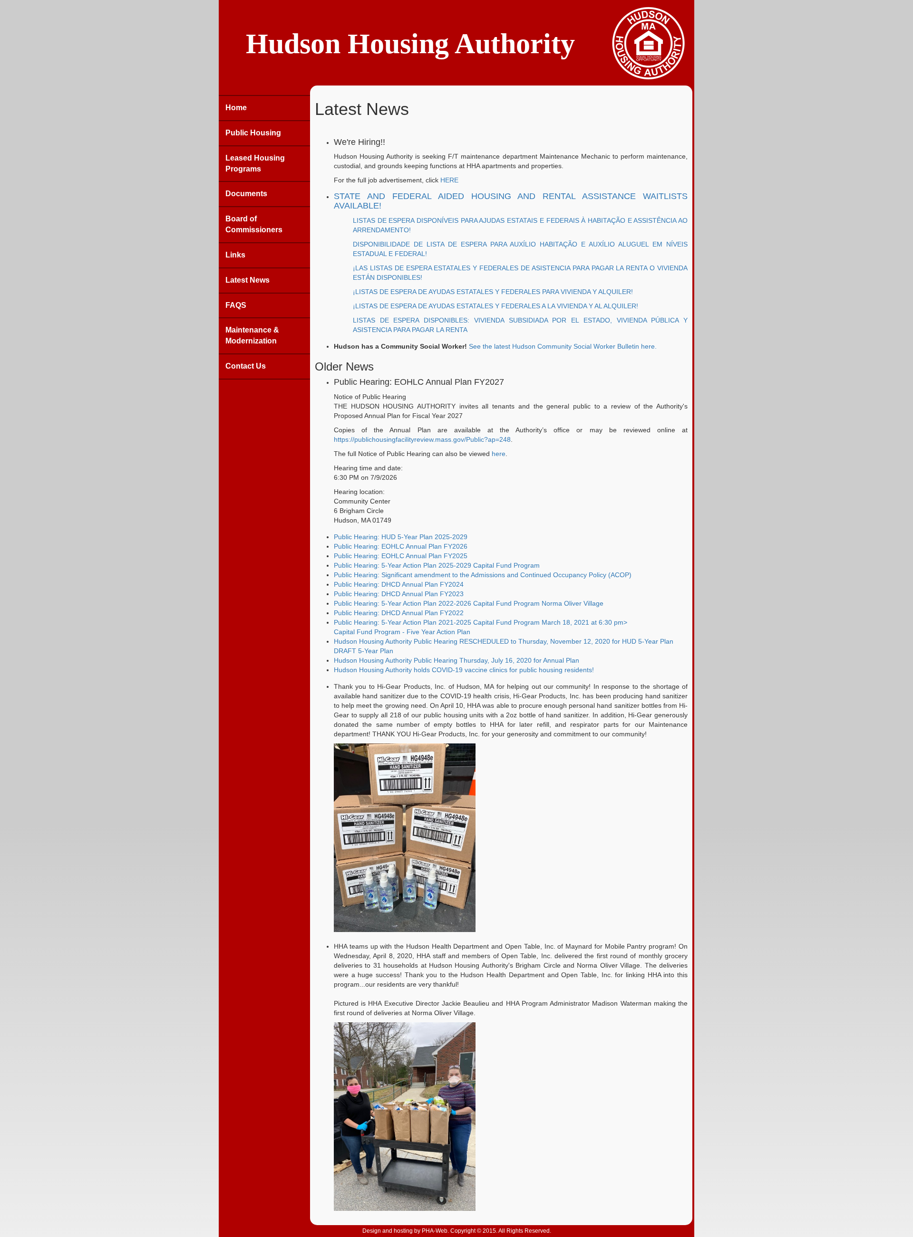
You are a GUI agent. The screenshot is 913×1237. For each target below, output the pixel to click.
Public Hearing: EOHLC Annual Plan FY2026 (400, 546)
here (498, 453)
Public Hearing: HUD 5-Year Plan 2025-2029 (400, 537)
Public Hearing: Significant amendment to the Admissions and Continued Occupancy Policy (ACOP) (482, 575)
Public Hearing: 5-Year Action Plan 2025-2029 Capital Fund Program (437, 565)
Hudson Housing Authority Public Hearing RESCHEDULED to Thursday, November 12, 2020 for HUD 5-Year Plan (503, 641)
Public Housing (253, 133)
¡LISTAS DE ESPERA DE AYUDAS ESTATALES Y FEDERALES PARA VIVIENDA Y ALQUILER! (493, 291)
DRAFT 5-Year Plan (363, 651)
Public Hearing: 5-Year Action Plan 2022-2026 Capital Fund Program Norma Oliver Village (468, 603)
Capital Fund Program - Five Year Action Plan (402, 632)
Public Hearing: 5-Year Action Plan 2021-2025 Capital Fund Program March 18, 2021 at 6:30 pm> (480, 622)
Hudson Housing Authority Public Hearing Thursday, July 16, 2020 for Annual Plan (456, 660)
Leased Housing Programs (255, 163)
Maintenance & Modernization (252, 335)
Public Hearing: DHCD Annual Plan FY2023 (399, 594)
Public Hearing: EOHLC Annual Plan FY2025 (400, 556)
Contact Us (245, 366)
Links (235, 255)
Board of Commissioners (253, 224)
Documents (246, 194)
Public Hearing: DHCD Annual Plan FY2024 (399, 584)
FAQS (235, 305)
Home (236, 108)
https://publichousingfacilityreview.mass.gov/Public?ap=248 (422, 439)
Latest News (247, 280)
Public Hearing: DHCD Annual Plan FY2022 (399, 613)
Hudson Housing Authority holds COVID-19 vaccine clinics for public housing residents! (464, 670)
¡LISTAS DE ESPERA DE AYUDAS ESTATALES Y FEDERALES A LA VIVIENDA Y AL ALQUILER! (495, 306)
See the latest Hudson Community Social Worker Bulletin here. (563, 346)
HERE (449, 180)
